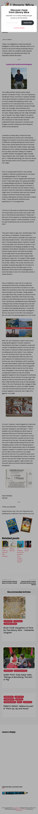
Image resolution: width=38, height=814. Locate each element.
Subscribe (28, 23)
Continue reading (19, 28)
